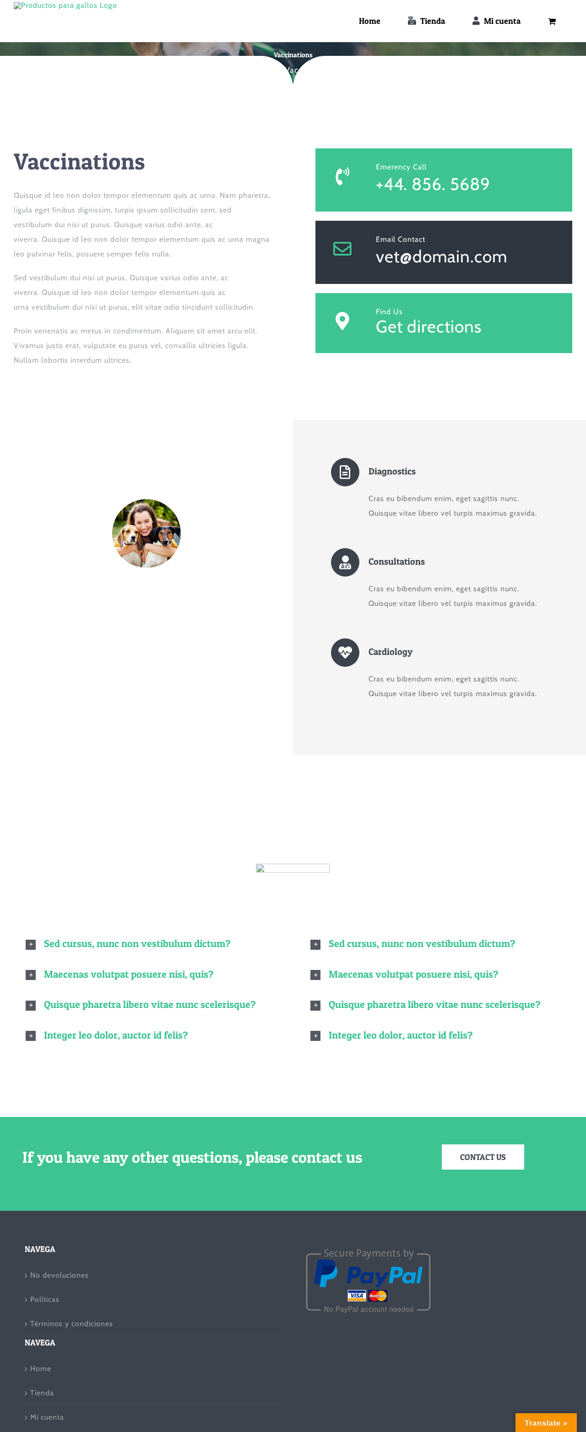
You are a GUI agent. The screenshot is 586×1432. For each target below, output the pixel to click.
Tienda (42, 1392)
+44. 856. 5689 (433, 184)
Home (40, 1368)
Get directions (429, 326)
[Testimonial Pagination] (141, 672)
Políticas (45, 1299)
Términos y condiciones (71, 1323)
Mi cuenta (47, 1417)
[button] (150, 944)
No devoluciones (59, 1275)
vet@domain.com (441, 256)
